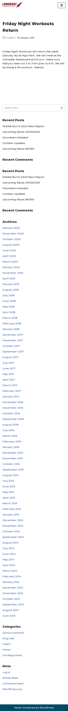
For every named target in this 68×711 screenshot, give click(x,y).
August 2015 (10, 475)
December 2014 (12, 520)
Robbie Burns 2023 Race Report (23, 126)
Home (6, 649)
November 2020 (13, 233)
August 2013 (10, 610)
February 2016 (11, 441)
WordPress (46, 707)
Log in (6, 672)
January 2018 (10, 329)
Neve (17, 707)
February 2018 (11, 323)
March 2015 (9, 503)
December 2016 (12, 402)
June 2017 (8, 368)
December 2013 (12, 587)
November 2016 (12, 407)
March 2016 (9, 435)
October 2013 (11, 598)
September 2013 (13, 604)
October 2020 (11, 239)
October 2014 (11, 531)
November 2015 (12, 458)
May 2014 (8, 559)
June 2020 (9, 250)
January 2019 (10, 284)
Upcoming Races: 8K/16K (18, 148)
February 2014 (11, 576)
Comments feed (12, 683)
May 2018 (8, 306)
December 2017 (12, 334)
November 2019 (12, 272)
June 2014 (9, 553)
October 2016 (11, 413)
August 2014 (10, 542)
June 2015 (8, 486)
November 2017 (12, 340)
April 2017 (8, 379)
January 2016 (10, 447)
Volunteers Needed (15, 137)
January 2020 (11, 267)
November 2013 (12, 593)
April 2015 (8, 497)
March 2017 (9, 385)
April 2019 (8, 278)
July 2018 (8, 295)
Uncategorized (12, 655)
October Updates (13, 143)
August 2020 (10, 244)
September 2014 (13, 537)
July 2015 (8, 480)
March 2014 (9, 570)
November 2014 (12, 525)
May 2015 (8, 492)
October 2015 (11, 464)
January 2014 (10, 582)
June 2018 (9, 301)
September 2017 (13, 351)
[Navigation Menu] (62, 5)
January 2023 (11, 227)
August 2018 (10, 289)
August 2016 (10, 424)
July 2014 (8, 548)
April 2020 (9, 256)
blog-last (8, 638)
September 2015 (13, 469)
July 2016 (8, 430)
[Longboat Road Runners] (12, 5)
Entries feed (10, 677)
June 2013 (8, 615)
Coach (10, 37)
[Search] (62, 107)
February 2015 (11, 508)
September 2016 (13, 419)
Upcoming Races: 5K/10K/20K (21, 131)
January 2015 (10, 514)
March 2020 (10, 261)
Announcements (13, 632)
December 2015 (12, 452)
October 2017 (11, 345)
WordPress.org (12, 689)
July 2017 (8, 362)
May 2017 (8, 374)
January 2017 (10, 396)
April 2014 (8, 565)
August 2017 (10, 357)
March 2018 (9, 317)
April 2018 (8, 312)
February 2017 (11, 390)
